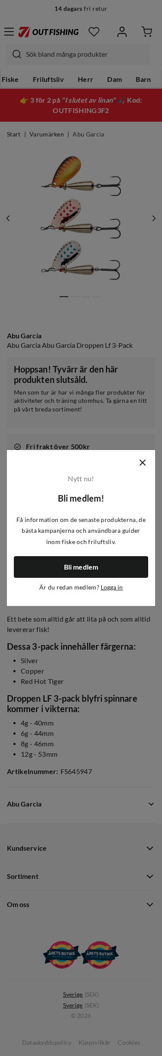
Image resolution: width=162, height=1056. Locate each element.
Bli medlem (81, 567)
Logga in (112, 587)
